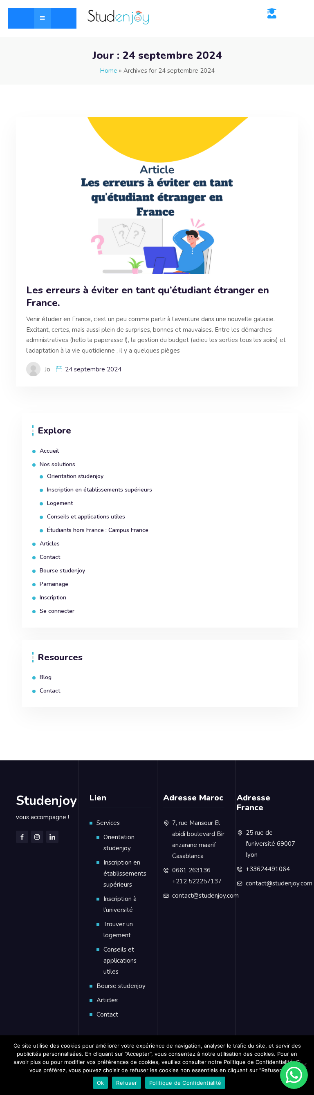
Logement (60, 503)
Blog (46, 677)
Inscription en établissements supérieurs (99, 490)
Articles (50, 544)
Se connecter (57, 611)
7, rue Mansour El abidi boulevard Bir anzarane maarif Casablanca (198, 839)
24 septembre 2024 (93, 369)
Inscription (53, 597)
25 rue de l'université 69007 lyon (270, 844)
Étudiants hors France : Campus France (97, 530)
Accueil (49, 451)
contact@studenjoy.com (205, 896)
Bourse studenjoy (62, 570)
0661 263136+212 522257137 (197, 875)
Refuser (126, 1082)
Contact (50, 557)
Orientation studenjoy (75, 476)
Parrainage (54, 584)
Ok (100, 1082)
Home (108, 71)
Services (108, 823)
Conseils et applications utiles (86, 517)
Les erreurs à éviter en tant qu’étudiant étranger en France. (147, 296)
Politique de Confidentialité (185, 1082)
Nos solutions (57, 464)
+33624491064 (268, 869)
